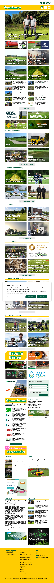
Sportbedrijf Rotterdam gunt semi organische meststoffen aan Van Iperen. (38, 459)
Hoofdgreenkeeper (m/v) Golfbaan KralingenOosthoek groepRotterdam (19, 409)
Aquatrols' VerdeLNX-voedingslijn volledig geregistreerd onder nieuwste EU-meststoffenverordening (37, 268)
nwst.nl (36, 580)
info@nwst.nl (41, 551)
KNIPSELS (8, 498)
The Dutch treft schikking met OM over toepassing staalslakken (38, 306)
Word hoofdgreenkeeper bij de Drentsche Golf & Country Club (19, 404)
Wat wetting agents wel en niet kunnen (15, 76)
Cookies (22, 571)
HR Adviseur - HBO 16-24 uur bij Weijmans (19, 429)
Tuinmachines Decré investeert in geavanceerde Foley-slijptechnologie (37, 60)
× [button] (49, 283)
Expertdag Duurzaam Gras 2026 (41, 81)
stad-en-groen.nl (26, 578)
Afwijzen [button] (30, 297)
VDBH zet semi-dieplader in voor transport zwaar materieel (19, 82)
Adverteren (23, 567)
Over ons (22, 552)
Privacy (22, 569)
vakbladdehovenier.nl (43, 578)
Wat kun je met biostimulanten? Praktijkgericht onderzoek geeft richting (15, 194)
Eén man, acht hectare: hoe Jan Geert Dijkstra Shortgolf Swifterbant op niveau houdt (41, 521)
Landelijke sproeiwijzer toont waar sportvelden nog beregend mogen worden (41, 511)
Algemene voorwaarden (26, 564)
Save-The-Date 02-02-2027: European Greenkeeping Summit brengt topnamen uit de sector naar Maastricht (37, 179)
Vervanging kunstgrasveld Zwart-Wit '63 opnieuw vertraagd (18, 93)
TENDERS (31, 457)
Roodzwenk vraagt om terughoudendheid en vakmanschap (34, 194)
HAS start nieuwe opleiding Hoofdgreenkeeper (18, 464)
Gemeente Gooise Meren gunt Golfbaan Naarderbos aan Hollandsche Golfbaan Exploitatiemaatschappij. (36, 464)
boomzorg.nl (34, 578)
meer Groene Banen (16, 444)
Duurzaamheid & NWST (26, 554)
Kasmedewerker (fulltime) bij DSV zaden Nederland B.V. (18, 419)
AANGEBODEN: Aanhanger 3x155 (35, 401)
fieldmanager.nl (8, 578)
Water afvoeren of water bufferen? (40, 98)
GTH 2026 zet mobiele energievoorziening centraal (18, 459)
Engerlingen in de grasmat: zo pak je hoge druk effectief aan (15, 269)
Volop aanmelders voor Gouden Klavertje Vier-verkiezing (42, 103)
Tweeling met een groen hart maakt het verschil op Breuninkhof (27, 35)
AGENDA (8, 457)
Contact (22, 556)
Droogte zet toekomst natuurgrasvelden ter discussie (41, 87)
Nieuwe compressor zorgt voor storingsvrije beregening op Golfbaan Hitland (37, 231)
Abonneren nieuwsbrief (26, 559)
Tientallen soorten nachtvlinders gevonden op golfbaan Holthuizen (38, 76)
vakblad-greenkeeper (43, 557)
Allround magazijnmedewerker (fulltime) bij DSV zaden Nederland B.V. (19, 424)
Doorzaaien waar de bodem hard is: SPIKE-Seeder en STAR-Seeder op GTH (19, 87)
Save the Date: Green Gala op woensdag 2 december (18, 469)
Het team (22, 561)
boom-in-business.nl (20, 580)
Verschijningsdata (24, 573)
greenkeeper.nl (17, 578)
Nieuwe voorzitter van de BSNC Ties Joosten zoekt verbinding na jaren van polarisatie (15, 305)
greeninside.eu (30, 580)
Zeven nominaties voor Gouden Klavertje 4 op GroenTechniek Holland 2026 (42, 93)
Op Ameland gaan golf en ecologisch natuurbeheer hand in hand (13, 527)
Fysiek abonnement (25, 551)
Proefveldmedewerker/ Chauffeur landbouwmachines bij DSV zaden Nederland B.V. (19, 414)
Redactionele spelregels (26, 562)
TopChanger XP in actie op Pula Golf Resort (15, 232)
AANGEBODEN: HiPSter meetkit (34, 404)
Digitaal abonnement (25, 557)
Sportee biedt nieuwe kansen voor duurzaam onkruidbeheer (16, 61)
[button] (10, 297)
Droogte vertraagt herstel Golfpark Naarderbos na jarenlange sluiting (13, 216)
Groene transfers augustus (18, 102)
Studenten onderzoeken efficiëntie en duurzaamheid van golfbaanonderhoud (15, 342)
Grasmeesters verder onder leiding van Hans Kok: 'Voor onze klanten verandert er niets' (16, 327)
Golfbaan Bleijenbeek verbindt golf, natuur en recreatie (36, 217)
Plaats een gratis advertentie (34, 407)
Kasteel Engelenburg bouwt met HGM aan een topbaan (41, 516)
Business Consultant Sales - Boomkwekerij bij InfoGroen (18, 439)
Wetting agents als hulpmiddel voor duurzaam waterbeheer (19, 98)
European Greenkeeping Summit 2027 (17, 474)
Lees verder (24, 293)
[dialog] (27, 291)
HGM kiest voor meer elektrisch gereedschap (37, 343)
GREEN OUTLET (33, 399)
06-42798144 (41, 555)
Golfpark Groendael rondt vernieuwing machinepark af (36, 328)
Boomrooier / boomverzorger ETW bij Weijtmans (18, 434)
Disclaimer (22, 566)
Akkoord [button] (42, 297)
